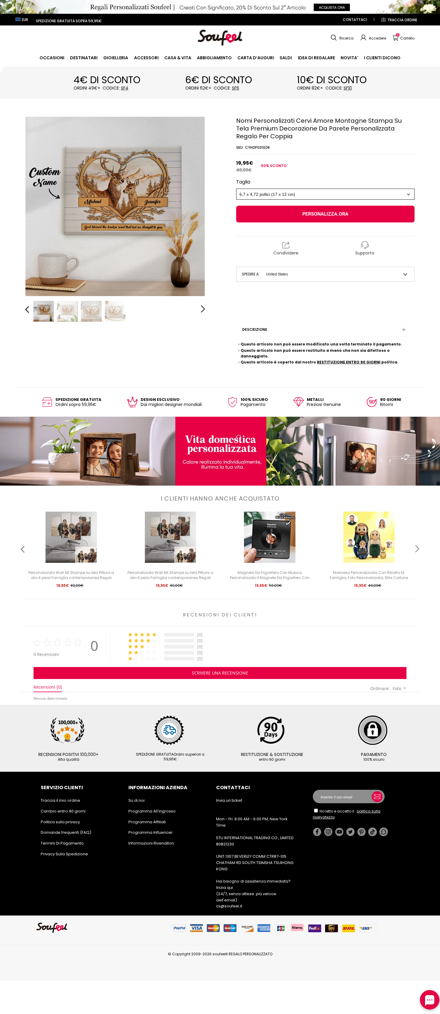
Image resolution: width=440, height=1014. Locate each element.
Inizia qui (224, 887)
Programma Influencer (150, 832)
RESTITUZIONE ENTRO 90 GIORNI (348, 362)
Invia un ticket (229, 800)
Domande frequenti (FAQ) (66, 832)
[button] (341, 37)
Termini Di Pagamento (62, 843)
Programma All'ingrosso (152, 811)
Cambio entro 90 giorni (63, 811)
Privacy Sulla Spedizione (64, 854)
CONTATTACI (355, 19)
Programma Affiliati (147, 822)
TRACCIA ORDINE (402, 19)
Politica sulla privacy (60, 822)
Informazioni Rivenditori (151, 843)
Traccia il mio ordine (60, 800)
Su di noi (136, 800)
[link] (52, 58)
